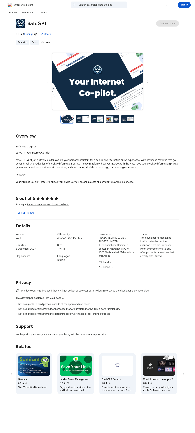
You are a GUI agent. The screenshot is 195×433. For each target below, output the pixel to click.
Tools (34, 42)
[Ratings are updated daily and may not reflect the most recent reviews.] (36, 34)
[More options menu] (166, 5)
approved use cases (79, 304)
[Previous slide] (47, 82)
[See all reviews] (26, 212)
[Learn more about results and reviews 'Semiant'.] (26, 383)
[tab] (12, 12)
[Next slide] (148, 82)
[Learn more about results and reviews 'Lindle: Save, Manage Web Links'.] (67, 383)
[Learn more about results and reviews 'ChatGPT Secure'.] (109, 383)
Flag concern (23, 256)
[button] (173, 5)
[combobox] (103, 5)
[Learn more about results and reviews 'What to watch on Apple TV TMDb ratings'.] (151, 383)
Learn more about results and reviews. (48, 204)
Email (106, 262)
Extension (22, 42)
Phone (106, 267)
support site (99, 334)
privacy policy (141, 290)
